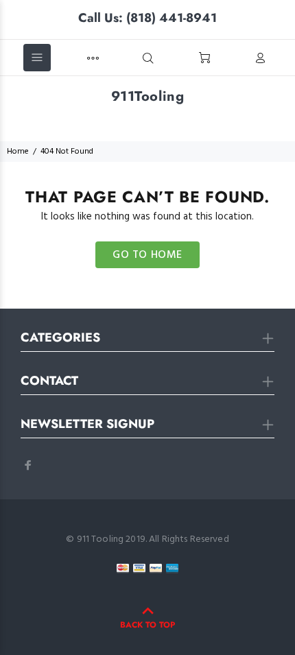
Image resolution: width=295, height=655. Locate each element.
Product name (113, 600)
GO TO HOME (147, 255)
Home (18, 151)
